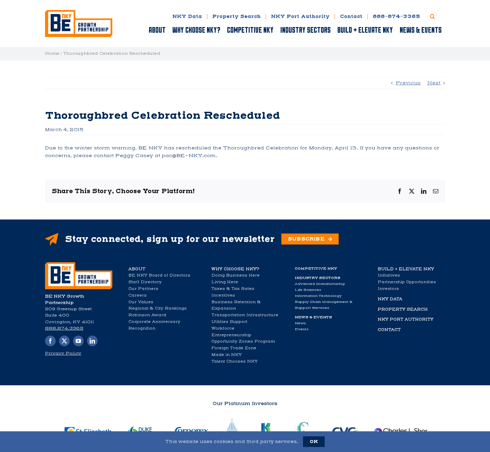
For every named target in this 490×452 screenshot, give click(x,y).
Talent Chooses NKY (234, 361)
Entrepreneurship (231, 335)
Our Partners (143, 288)
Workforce (222, 328)
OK (314, 441)
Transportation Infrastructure (244, 315)
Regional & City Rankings (157, 308)
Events (302, 329)
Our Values (140, 302)
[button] (432, 16)
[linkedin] (92, 341)
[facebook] (50, 341)
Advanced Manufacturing (320, 284)
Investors (388, 288)
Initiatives (389, 275)
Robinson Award (147, 315)
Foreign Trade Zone (233, 348)
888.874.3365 (64, 328)
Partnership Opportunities (407, 282)
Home (52, 53)
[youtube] (78, 341)
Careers (137, 295)
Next (433, 83)
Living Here (224, 282)
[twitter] (64, 341)
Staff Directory (145, 282)
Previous (408, 83)
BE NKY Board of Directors (159, 275)
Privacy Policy (63, 353)
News (300, 323)
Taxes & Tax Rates (232, 288)
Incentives (223, 295)
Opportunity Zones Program (243, 341)
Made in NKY (226, 354)
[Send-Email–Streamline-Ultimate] (78, 264)
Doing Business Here (235, 275)
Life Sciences (308, 290)
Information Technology (318, 296)
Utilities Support (229, 321)
